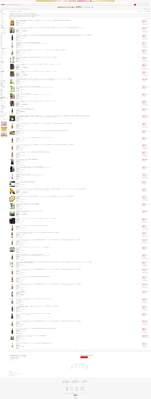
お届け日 (2, 93)
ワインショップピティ (19, 296)
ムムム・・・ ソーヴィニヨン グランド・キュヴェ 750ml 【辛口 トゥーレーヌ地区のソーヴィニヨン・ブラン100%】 (33, 313)
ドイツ (1, 77)
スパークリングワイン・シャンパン (19, 373)
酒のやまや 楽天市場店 (19, 164)
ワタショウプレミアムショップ (20, 47)
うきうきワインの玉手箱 (19, 25)
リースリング (2, 50)
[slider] (0, 28)
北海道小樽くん (18, 267)
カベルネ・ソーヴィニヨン (3, 51)
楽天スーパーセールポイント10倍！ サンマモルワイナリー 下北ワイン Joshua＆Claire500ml (29, 166)
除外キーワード (2, 116)
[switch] (20, 11)
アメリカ (2, 75)
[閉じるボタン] (149, 14)
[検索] (135, 5)
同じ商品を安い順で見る (145, 47)
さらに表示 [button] (2, 23)
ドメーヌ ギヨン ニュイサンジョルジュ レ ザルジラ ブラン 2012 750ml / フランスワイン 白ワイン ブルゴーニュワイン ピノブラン (34, 137)
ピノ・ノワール (2, 53)
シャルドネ (2, 49)
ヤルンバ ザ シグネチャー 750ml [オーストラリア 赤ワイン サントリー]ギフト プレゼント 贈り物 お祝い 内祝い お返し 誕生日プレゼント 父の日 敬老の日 (37, 232)
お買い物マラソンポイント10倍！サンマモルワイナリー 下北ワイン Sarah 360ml (27, 203)
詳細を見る (33, 16)
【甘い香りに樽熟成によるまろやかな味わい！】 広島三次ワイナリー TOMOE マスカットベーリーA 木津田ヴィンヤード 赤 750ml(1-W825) (37, 306)
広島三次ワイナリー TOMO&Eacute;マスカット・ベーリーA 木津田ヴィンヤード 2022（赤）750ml (30, 254)
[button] (133, 4)
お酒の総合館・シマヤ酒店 (19, 69)
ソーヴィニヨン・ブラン (3, 54)
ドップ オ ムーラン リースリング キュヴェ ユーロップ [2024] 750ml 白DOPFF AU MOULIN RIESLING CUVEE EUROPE (33, 276)
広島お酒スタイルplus (19, 40)
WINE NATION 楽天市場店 (19, 333)
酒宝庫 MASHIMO (19, 157)
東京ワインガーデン (19, 216)
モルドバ (2, 78)
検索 (4, 119)
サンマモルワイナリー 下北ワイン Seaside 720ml (23, 93)
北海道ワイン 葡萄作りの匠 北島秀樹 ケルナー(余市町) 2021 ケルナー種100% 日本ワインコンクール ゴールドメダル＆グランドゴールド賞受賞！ (36, 57)
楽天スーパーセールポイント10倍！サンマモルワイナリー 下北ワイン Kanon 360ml (28, 86)
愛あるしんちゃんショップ (19, 61)
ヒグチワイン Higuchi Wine (20, 201)
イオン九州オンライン (19, 84)
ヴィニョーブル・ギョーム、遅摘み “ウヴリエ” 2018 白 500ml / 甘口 (25, 181)
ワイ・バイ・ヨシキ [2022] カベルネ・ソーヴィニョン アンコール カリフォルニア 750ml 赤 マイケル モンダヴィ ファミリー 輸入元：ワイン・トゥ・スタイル (38, 64)
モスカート (2, 57)
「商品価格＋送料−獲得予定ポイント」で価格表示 (14, 11)
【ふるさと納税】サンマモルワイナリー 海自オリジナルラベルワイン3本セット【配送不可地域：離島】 (31, 335)
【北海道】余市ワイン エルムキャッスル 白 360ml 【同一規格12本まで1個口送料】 (28, 42)
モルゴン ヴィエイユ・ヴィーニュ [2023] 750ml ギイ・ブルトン (25, 108)
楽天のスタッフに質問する (84, 357)
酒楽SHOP (18, 348)
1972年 (1, 45)
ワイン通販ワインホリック (19, 252)
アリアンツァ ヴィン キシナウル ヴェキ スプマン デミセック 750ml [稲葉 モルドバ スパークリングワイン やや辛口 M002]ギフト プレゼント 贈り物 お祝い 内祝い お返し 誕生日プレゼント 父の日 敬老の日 (45, 144)
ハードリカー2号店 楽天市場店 (20, 289)
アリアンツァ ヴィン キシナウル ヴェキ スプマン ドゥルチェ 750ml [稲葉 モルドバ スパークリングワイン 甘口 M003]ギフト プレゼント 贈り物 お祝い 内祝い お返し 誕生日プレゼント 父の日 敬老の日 (44, 123)
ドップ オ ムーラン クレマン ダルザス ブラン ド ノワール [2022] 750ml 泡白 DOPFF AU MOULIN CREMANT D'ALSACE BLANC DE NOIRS (36, 328)
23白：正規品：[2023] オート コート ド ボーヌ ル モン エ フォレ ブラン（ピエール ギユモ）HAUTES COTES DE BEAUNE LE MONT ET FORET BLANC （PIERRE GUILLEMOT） (42, 130)
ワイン (13, 373)
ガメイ (1, 56)
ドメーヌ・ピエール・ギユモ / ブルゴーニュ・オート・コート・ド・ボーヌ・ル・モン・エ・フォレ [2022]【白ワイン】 (33, 247)
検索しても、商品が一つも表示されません (14, 358)
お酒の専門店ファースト (19, 311)
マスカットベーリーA (3, 52)
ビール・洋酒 (10, 373)
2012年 (1, 44)
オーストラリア (2, 76)
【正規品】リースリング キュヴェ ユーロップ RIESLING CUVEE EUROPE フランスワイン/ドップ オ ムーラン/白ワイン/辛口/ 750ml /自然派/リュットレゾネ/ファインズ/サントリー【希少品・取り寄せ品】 (45, 196)
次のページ (82, 350)
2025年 (1, 34)
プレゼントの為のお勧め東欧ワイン (21, 291)
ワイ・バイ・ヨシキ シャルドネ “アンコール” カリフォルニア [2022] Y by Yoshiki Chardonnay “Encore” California (32, 225)
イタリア (2, 74)
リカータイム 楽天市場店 (19, 128)
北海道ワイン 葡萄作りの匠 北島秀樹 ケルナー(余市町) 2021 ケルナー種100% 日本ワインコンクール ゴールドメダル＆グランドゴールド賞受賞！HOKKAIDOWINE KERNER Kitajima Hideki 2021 (43, 20)
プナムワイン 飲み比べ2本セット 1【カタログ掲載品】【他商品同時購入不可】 (27, 159)
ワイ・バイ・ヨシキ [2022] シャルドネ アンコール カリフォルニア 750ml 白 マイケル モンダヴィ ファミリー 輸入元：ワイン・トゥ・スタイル (36, 71)
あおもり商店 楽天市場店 (19, 91)
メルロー (2, 55)
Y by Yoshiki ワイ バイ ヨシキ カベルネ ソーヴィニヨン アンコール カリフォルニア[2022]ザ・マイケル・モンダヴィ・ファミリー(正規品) (35, 218)
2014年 (1, 43)
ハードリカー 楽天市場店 (19, 237)
